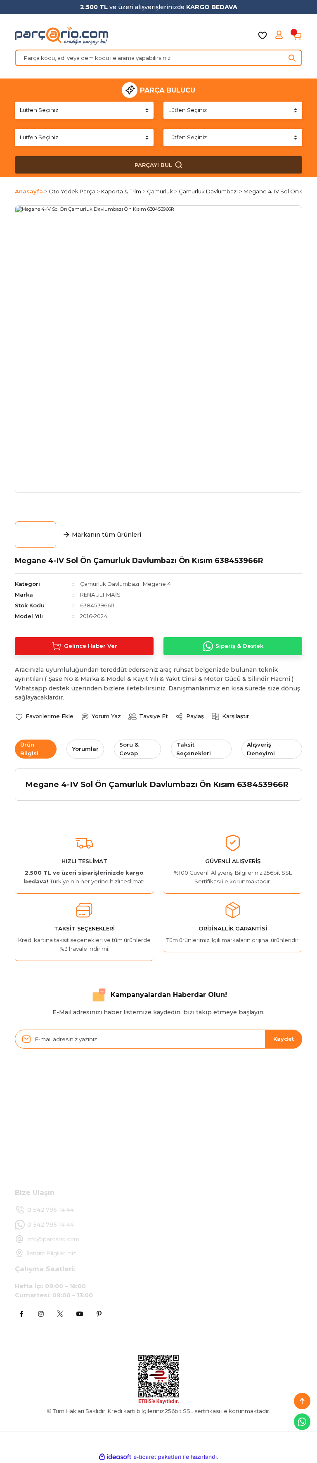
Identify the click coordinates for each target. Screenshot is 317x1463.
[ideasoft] (115, 1457)
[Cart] (297, 35)
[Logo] (61, 35)
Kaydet (283, 1038)
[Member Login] (280, 35)
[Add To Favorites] (44, 716)
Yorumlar (85, 748)
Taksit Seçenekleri (193, 748)
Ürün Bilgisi (29, 748)
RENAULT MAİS (100, 594)
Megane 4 (157, 583)
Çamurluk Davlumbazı (109, 583)
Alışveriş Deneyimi (261, 748)
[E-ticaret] (157, 1457)
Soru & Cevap (129, 748)
